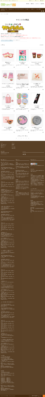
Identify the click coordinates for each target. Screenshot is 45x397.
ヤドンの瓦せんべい (22, 62)
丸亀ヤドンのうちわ (22, 105)
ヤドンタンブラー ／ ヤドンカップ (36, 62)
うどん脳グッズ (27, 9)
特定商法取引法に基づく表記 (5, 152)
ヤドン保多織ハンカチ (36, 83)
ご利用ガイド (33, 9)
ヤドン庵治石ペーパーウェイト (37, 127)
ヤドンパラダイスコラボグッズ (19, 9)
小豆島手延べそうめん (4, 9)
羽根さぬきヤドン (8, 62)
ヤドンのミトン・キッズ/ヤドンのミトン (8, 84)
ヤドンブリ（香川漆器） (8, 127)
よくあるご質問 (38, 9)
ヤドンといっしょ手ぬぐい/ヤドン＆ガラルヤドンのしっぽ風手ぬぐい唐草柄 (22, 84)
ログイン (37, 0)
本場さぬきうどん (11, 9)
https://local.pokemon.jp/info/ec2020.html (7, 40)
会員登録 (42, 0)
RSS (1, 151)
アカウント (31, 0)
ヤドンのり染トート (8, 105)
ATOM (3, 151)
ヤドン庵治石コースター (22, 127)
